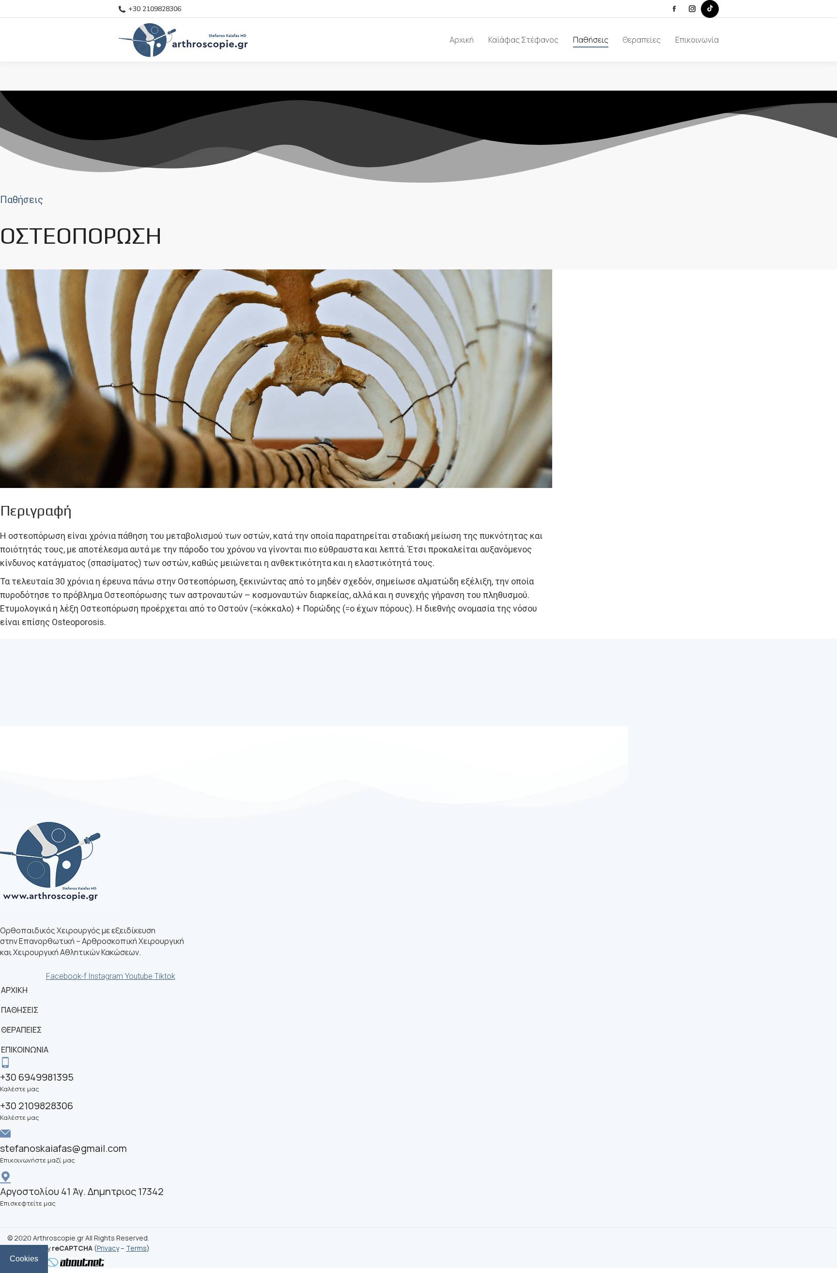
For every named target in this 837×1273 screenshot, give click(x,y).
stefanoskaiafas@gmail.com (63, 1148)
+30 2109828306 (154, 9)
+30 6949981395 (37, 1077)
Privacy (108, 1248)
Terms (136, 1248)
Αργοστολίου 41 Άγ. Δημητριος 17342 (82, 1191)
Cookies (24, 1259)
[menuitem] (462, 40)
